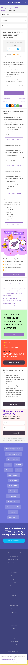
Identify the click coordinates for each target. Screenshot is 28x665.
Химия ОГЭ (13, 512)
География (13, 491)
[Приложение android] (14, 566)
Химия (19, 470)
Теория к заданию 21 (9, 303)
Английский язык (13, 475)
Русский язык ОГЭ (13, 496)
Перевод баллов (14, 641)
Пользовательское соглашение (8, 659)
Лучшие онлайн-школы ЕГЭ (14, 651)
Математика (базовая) (13, 454)
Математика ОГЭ (13, 501)
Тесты (14, 628)
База (15, 582)
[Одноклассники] (12, 105)
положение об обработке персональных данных (14, 440)
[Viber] (20, 106)
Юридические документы (14, 559)
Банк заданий (14, 638)
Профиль (15, 579)
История (18, 464)
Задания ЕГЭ (14, 625)
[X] (10, 105)
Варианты (14, 631)
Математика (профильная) (13, 449)
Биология (8, 470)
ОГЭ (14, 618)
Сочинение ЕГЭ (14, 644)
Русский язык (14, 572)
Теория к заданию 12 (9, 306)
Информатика (13, 485)
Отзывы (14, 648)
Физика (8, 464)
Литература (13, 480)
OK (13, 662)
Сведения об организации (14, 562)
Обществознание (13, 459)
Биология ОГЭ (13, 517)
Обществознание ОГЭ (13, 507)
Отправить (13, 433)
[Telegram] (15, 105)
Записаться (13, 362)
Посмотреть (13, 49)
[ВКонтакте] (7, 105)
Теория (14, 621)
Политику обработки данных (14, 657)
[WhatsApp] (17, 105)
